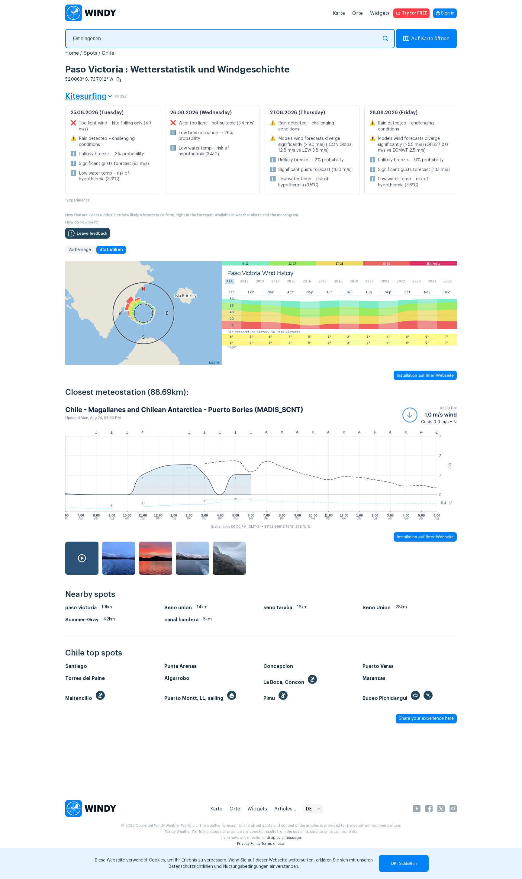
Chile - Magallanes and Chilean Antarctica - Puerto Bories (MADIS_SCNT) (184, 410)
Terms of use (272, 843)
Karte (339, 13)
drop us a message (284, 837)
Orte (357, 13)
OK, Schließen (404, 863)
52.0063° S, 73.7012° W (89, 79)
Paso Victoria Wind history (260, 273)
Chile (108, 53)
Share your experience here (426, 718)
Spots (90, 53)
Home (72, 53)
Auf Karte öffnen (430, 38)
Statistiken (111, 250)
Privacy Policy (248, 843)
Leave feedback (92, 233)
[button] (119, 80)
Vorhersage (79, 250)
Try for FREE (414, 13)
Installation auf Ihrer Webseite (425, 375)
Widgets (380, 13)
